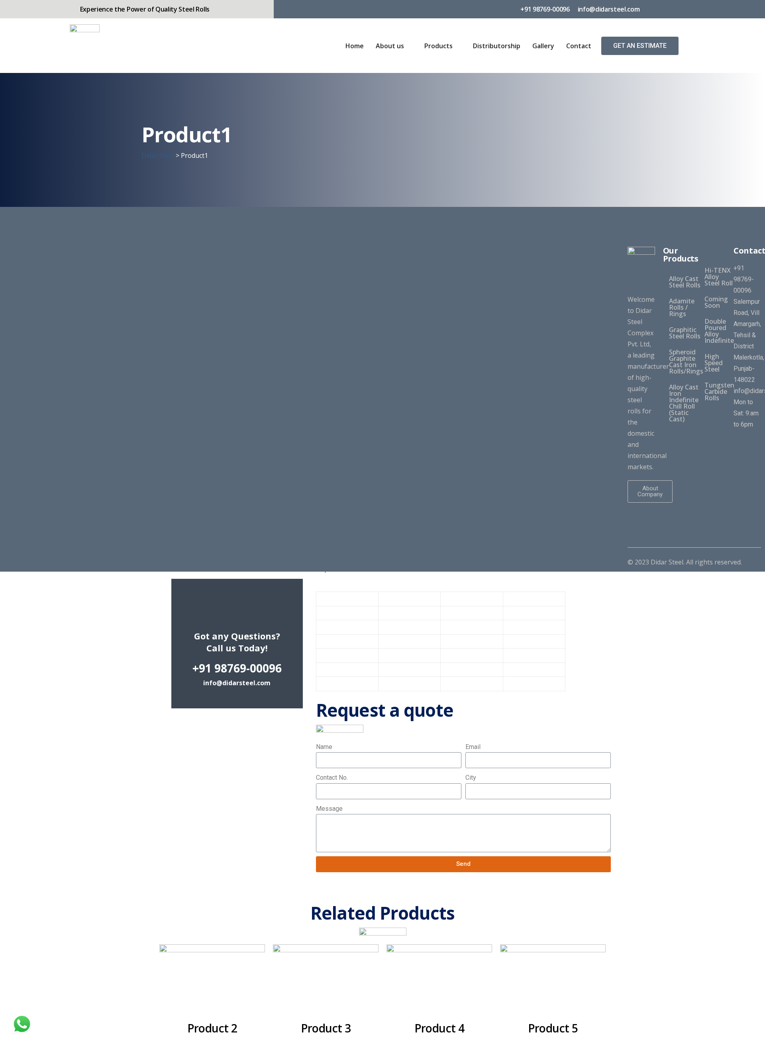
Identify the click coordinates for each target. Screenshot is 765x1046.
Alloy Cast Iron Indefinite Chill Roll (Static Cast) (683, 403)
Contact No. (332, 777)
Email (473, 747)
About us (390, 45)
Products (438, 45)
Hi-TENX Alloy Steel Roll (718, 276)
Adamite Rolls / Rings (681, 307)
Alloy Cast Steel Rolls (684, 281)
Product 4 (439, 1028)
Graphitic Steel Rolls (684, 332)
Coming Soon (716, 302)
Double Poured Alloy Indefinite (719, 331)
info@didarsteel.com (237, 682)
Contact (578, 45)
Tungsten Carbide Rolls (719, 391)
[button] (640, 46)
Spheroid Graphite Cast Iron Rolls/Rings (686, 362)
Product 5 (553, 1028)
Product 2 (212, 1028)
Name (324, 747)
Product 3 (326, 1028)
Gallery (543, 45)
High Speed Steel (713, 363)
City (470, 777)
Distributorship (496, 45)
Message (329, 808)
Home (354, 45)
